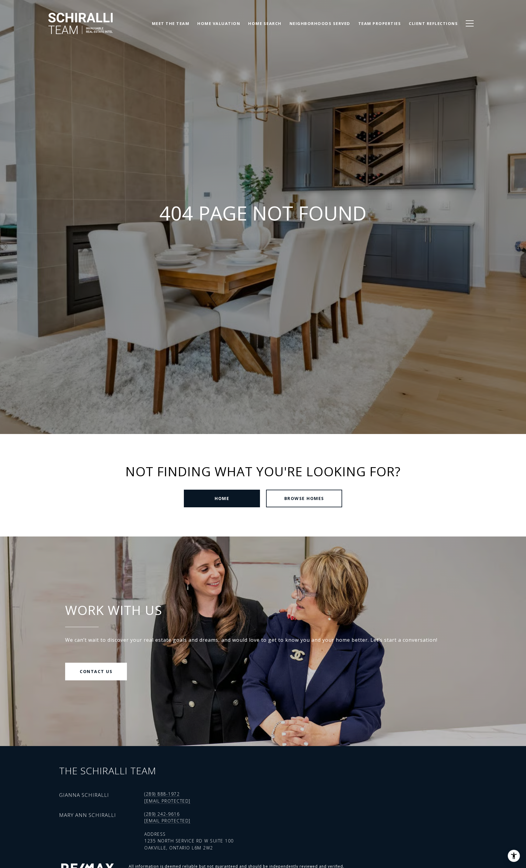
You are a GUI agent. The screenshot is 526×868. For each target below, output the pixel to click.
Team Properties (379, 23)
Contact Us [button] (96, 671)
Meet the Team (171, 23)
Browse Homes (304, 498)
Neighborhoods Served (319, 23)
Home (222, 498)
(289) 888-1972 (162, 794)
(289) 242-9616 (162, 814)
